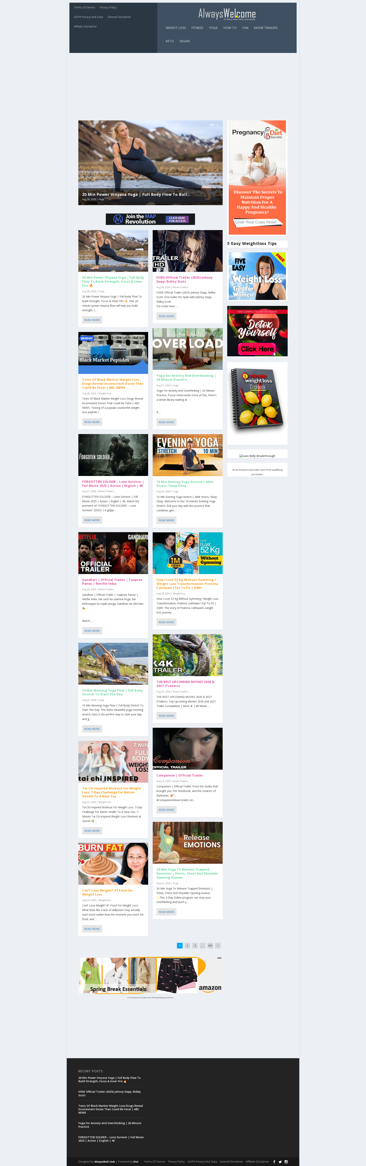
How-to (230, 28)
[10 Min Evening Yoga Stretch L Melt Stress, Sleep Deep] (187, 455)
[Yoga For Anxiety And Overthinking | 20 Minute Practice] (187, 349)
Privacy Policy (108, 7)
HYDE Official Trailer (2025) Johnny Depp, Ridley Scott (185, 279)
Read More (92, 320)
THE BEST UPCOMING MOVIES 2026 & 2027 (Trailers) (185, 684)
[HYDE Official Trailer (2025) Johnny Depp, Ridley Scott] (187, 251)
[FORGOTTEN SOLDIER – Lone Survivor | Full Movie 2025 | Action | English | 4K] (113, 455)
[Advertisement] (183, 84)
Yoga (213, 28)
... (202, 945)
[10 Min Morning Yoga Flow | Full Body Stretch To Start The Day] (113, 664)
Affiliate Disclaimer (85, 26)
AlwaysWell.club (104, 1161)
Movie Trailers (266, 28)
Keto (170, 41)
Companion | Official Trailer (180, 775)
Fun (245, 28)
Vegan (185, 41)
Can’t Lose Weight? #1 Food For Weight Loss (107, 892)
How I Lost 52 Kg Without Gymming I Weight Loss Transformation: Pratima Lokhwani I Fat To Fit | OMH (187, 584)
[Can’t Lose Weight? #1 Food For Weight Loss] (113, 864)
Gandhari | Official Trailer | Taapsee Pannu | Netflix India (112, 582)
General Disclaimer (119, 17)
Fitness (197, 28)
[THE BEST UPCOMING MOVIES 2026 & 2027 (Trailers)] (187, 655)
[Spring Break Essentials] (150, 993)
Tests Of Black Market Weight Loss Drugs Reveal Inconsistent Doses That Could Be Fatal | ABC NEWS (112, 383)
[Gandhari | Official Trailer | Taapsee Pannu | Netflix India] (113, 553)
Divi (135, 1161)
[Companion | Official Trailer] (187, 749)
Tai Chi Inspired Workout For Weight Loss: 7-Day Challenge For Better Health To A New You (111, 792)
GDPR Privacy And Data (88, 17)
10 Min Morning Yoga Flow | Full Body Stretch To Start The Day (112, 692)
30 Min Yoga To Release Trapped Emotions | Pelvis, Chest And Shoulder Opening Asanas (187, 873)
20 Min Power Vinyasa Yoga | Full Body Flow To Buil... (91, 194)
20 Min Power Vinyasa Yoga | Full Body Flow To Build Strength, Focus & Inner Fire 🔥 (113, 281)
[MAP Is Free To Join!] (150, 224)
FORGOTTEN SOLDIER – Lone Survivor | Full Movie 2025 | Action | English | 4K (113, 484)
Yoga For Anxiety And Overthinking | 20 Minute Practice (186, 377)
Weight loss (176, 28)
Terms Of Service (84, 7)
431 (210, 945)
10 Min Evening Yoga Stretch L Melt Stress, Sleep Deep (185, 484)
